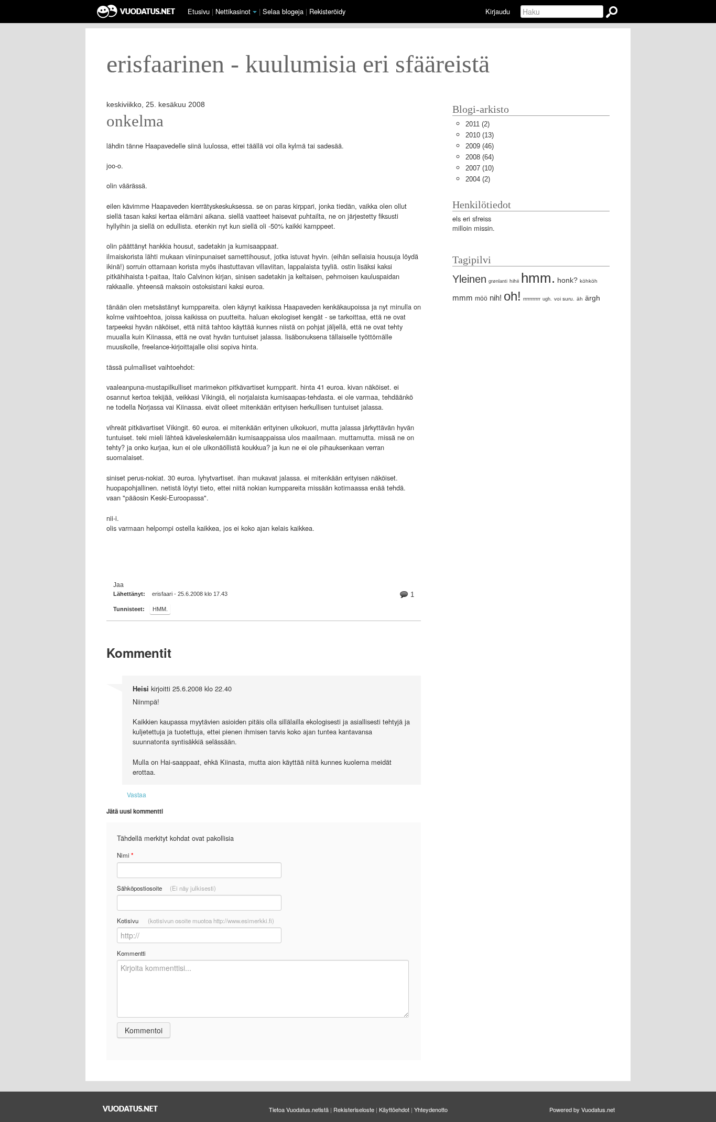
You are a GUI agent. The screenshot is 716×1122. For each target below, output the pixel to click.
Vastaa (136, 794)
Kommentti (131, 953)
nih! (496, 297)
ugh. (547, 299)
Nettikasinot (233, 11)
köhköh (589, 281)
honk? (567, 280)
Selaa (283, 11)
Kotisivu (195, 920)
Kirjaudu (497, 11)
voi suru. (564, 299)
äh (580, 299)
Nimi (125, 855)
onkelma (135, 121)
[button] (255, 12)
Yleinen (469, 279)
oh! (512, 296)
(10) (479, 168)
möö (481, 298)
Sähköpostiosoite (166, 888)
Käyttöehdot (394, 1109)
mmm (462, 297)
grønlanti (498, 281)
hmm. (160, 609)
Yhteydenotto (431, 1109)
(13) (479, 135)
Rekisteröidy (327, 11)
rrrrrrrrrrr (531, 299)
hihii (514, 281)
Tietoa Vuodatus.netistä (299, 1109)
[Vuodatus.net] (130, 1108)
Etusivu (199, 11)
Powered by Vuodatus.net (582, 1109)
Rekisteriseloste (353, 1109)
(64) (479, 157)
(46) (479, 146)
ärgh (592, 298)
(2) (477, 124)
